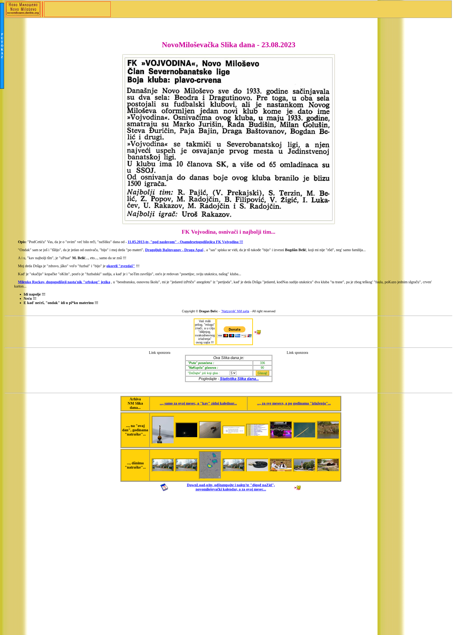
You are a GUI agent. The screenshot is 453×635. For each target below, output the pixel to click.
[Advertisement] (159, 369)
